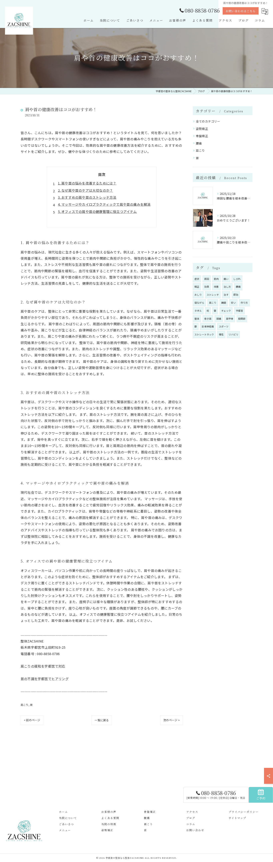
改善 (216, 286)
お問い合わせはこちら (241, 11)
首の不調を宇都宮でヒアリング (45, 678)
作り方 (244, 302)
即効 (235, 294)
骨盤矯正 (202, 136)
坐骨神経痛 (208, 326)
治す (226, 294)
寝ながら (199, 302)
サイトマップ (237, 818)
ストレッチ (213, 294)
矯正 (196, 286)
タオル (198, 310)
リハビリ (233, 334)
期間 (223, 302)
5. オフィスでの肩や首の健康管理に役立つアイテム (97, 211)
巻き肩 (208, 318)
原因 (206, 278)
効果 (206, 286)
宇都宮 (239, 310)
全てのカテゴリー (208, 121)
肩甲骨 (229, 318)
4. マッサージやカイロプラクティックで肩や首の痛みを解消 (104, 204)
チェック (226, 310)
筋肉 (216, 278)
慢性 (221, 334)
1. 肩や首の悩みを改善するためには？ (87, 183)
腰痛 (199, 143)
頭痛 (218, 318)
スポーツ (224, 326)
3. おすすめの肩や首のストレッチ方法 (87, 197)
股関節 (242, 318)
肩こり (25, 705)
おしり (198, 294)
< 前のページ (32, 720)
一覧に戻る (102, 720)
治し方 (227, 286)
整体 (196, 318)
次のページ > (171, 720)
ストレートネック (204, 334)
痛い (226, 278)
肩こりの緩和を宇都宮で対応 (43, 666)
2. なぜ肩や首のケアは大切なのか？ (85, 190)
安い (233, 302)
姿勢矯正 (202, 129)
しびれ (237, 278)
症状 (196, 278)
